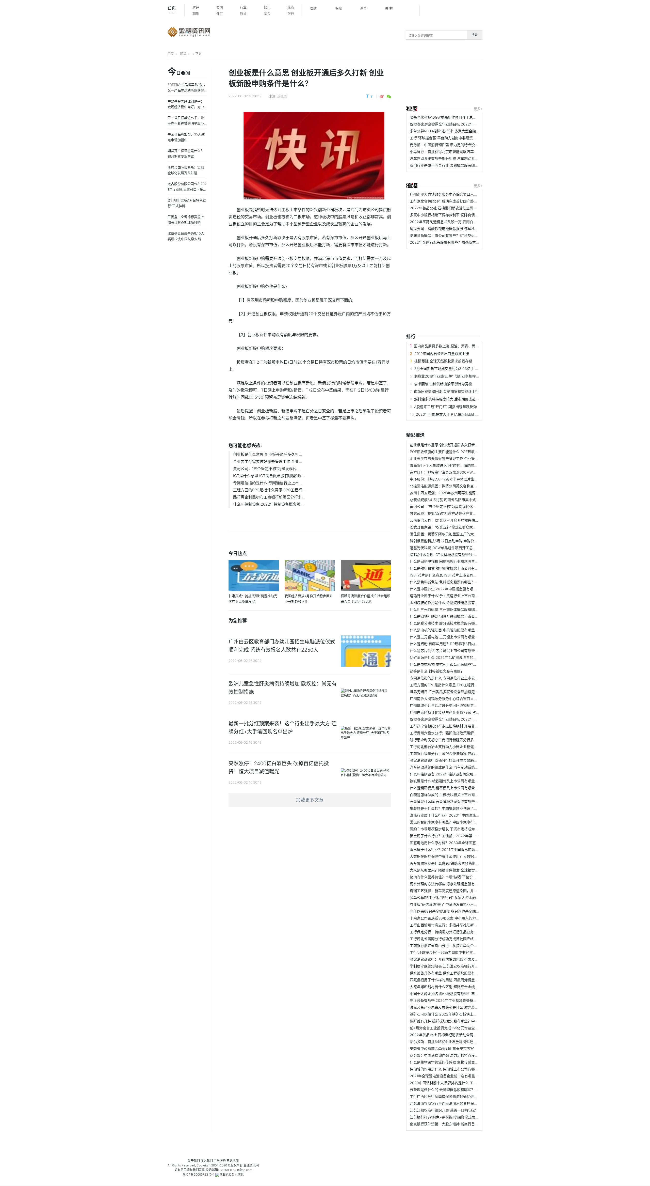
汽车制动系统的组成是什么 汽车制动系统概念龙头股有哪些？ (458, 767)
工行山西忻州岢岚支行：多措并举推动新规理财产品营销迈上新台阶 (463, 925)
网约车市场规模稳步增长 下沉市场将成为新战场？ (449, 829)
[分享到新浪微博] (382, 96)
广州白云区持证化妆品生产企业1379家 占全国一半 (450, 712)
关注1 (389, 8)
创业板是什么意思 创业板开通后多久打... (267, 454)
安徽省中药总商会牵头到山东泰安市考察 (442, 1048)
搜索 (475, 35)
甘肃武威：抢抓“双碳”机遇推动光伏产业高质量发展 (450, 513)
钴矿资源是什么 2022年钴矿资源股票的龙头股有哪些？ (454, 657)
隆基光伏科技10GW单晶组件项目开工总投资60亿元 (451, 117)
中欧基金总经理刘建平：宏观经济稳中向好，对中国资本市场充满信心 (186, 106)
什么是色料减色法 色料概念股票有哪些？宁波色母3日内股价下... (461, 582)
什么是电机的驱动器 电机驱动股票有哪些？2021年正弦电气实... (460, 630)
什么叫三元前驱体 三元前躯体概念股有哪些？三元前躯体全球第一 (462, 609)
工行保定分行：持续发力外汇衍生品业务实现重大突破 (452, 932)
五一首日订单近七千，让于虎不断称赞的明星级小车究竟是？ (186, 123)
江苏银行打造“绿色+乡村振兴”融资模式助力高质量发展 (453, 1117)
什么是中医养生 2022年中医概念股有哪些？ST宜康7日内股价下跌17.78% (468, 589)
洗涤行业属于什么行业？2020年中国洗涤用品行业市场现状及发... (462, 815)
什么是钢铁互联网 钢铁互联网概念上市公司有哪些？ (451, 616)
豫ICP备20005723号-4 (199, 1174)
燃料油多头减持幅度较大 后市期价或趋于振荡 (450, 399)
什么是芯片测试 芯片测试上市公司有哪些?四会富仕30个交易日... (461, 650)
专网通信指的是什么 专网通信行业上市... (267, 482)
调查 (363, 8)
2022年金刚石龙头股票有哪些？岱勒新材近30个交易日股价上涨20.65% (467, 242)
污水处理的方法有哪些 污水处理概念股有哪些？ (447, 884)
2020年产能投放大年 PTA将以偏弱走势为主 (451, 414)
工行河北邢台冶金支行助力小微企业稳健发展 (445, 746)
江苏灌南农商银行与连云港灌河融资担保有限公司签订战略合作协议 (463, 1103)
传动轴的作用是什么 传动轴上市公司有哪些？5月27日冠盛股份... (461, 1069)
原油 (243, 13)
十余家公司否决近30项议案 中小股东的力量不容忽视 (452, 918)
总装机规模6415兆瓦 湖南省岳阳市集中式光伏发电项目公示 (457, 499)
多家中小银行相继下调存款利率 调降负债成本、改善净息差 (456, 215)
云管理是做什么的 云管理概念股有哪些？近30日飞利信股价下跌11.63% (466, 1089)
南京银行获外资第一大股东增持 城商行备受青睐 (447, 1124)
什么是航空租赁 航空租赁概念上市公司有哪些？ (447, 568)
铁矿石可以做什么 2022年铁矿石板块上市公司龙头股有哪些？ (459, 1014)
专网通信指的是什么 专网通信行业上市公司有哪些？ (451, 678)
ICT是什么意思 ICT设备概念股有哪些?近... (268, 475)
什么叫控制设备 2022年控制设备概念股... (268, 504)
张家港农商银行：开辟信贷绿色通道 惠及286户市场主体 (454, 959)
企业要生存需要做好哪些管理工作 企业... (267, 461)
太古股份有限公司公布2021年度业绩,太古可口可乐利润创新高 (187, 189)
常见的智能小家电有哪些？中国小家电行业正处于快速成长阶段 (459, 822)
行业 (243, 7)
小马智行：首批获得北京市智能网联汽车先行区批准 (451, 151)
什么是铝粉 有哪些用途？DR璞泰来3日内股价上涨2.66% (455, 644)
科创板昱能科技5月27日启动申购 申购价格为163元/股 (453, 541)
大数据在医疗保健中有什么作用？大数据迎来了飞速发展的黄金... (461, 856)
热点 (290, 7)
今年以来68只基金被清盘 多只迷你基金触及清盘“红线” (453, 911)
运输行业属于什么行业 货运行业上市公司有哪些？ (449, 596)
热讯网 (282, 96)
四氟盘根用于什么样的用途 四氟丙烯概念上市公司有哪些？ (456, 980)
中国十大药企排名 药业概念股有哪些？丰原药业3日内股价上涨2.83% (465, 993)
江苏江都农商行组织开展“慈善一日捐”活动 (443, 1110)
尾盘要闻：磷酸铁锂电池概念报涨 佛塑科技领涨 (447, 228)
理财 (313, 8)
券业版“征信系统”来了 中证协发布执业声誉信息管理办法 (454, 904)
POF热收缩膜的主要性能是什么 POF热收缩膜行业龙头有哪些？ (460, 451)
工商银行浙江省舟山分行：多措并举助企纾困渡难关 (451, 945)
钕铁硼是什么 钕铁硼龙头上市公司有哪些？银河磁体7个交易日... (461, 781)
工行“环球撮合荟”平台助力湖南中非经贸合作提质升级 (452, 138)
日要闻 (179, 71)
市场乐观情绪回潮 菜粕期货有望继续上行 (446, 391)
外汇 (219, 13)
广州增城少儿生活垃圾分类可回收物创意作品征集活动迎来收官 (459, 705)
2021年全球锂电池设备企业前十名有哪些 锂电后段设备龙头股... (460, 1076)
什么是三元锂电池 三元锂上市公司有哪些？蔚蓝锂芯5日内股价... (461, 637)
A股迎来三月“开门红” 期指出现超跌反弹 (445, 406)
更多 (477, 109)
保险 (338, 8)
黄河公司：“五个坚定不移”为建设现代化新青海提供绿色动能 (457, 506)
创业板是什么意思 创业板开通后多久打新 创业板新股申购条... (458, 445)
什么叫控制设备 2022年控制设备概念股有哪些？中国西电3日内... (462, 774)
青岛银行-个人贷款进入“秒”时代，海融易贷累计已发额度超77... (459, 465)
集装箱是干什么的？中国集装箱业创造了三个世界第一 (452, 808)
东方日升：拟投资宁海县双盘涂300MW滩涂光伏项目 (452, 472)
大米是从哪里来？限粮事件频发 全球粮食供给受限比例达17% (458, 870)
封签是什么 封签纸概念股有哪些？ (437, 671)
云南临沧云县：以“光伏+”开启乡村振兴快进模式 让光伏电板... (459, 520)
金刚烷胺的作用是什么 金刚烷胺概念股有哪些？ (447, 602)
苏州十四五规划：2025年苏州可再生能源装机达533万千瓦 (456, 493)
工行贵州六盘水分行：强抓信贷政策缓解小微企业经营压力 (456, 733)
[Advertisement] (505, 83)
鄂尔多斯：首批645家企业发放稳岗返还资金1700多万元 (454, 1041)
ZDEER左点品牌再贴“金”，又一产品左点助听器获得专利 (187, 90)
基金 (267, 13)
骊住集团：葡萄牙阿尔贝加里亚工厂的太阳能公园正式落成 (456, 534)
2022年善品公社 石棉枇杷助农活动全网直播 (445, 208)
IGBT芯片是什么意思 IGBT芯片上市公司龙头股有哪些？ (454, 575)
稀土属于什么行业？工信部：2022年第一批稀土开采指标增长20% (462, 836)
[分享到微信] (389, 96)
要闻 (219, 7)
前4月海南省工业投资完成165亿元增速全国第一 (447, 1028)
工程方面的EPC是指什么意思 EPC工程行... (269, 490)
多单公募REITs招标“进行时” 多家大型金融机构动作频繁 (453, 131)
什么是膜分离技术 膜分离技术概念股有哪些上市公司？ (453, 623)
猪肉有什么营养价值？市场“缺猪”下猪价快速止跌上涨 (452, 877)
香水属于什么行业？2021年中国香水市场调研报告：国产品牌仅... (462, 849)
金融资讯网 (251, 1165)
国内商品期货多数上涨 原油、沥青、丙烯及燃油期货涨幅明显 (462, 346)
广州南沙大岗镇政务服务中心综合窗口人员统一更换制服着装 (458, 194)
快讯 (267, 7)
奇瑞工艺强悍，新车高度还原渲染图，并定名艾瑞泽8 (452, 890)
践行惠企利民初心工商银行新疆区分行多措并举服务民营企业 (458, 740)
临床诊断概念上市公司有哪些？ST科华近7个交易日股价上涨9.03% (463, 235)
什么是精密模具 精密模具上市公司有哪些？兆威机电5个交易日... (461, 788)
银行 (290, 13)
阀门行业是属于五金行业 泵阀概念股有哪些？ (446, 165)
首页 (172, 10)
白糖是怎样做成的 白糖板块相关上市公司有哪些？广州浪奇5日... (461, 794)
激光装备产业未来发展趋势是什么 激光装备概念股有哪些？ (456, 1007)
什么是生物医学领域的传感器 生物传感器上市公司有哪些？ (456, 1062)
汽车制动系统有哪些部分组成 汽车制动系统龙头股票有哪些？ (458, 158)
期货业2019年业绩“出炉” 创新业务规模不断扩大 (452, 376)
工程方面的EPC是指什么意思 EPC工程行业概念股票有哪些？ (458, 685)
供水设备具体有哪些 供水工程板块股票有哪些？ (447, 973)
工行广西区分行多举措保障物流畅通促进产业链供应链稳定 (456, 1096)
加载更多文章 (309, 800)
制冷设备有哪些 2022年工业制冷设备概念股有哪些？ (452, 1000)
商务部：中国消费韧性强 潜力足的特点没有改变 (447, 145)
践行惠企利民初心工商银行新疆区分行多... (269, 497)
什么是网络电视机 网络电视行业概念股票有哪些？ (449, 561)
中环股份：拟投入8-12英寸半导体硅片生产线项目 (449, 479)
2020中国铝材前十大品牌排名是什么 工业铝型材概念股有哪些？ (461, 1083)
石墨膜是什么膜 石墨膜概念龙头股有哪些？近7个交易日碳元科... (461, 801)
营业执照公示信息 (231, 1174)
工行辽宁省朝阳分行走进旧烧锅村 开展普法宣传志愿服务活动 (458, 726)
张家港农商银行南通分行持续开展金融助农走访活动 (451, 760)
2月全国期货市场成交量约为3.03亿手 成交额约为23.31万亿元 (463, 368)
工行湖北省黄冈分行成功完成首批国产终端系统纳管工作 (454, 201)
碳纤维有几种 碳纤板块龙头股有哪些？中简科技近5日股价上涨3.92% (464, 1021)
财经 (195, 7)
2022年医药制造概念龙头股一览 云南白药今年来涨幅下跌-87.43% (462, 222)
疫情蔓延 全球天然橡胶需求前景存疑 (443, 361)
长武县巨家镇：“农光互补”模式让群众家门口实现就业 (452, 527)
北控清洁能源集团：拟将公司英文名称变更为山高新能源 (454, 486)
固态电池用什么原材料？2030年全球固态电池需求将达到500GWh (462, 842)
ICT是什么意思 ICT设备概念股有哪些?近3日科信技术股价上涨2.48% (464, 554)
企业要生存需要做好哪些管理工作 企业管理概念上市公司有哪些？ (462, 458)
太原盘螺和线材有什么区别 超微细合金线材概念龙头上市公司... (460, 987)
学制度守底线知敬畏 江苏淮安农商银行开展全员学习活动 (455, 966)
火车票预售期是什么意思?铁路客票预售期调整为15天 (451, 863)
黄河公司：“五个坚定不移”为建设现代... (266, 468)
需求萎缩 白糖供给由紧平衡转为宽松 (443, 384)
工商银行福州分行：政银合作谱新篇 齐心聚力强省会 (451, 753)
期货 (195, 13)
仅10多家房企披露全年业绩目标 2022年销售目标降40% (454, 124)
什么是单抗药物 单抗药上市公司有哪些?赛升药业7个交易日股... (460, 664)
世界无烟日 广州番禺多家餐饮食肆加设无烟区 (446, 692)
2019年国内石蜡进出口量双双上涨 (441, 353)
